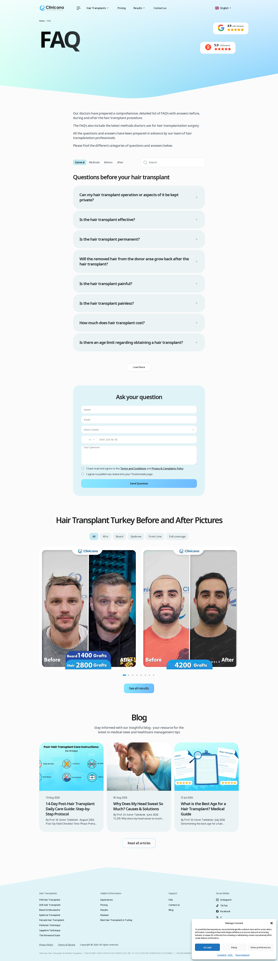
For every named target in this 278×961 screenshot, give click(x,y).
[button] (271, 923)
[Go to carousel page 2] (128, 675)
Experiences (106, 899)
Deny (234, 947)
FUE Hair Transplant (49, 899)
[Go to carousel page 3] (133, 675)
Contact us (160, 8)
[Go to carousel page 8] (154, 675)
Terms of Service (66, 944)
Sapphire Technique (49, 930)
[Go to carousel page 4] (137, 675)
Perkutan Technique (49, 925)
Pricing (121, 8)
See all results (139, 688)
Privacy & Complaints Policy (167, 468)
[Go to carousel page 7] (149, 675)
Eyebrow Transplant (49, 915)
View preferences (260, 947)
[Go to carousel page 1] (124, 675)
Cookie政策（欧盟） (225, 955)
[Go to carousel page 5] (141, 675)
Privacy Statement (242, 955)
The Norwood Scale (49, 935)
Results (104, 909)
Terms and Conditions (133, 468)
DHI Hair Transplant (49, 904)
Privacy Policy (46, 944)
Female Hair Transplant (51, 920)
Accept (208, 947)
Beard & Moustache (49, 909)
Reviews (104, 915)
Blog (171, 909)
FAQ (171, 899)
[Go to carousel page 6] (145, 675)
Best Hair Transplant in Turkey (116, 920)
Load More (139, 367)
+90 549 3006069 (183, 953)
